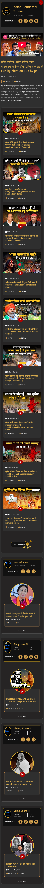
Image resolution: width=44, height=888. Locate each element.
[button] (18, 630)
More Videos (19, 544)
